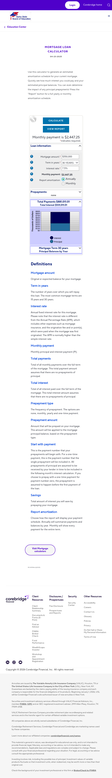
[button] (72, 5)
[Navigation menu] (109, 13)
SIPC (29, 704)
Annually (71, 179)
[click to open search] (109, 3)
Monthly (71, 183)
